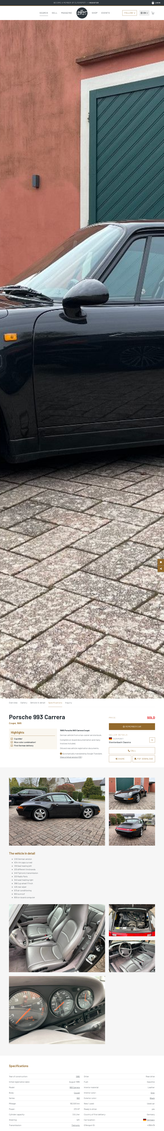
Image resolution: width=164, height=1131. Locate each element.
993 (78, 1098)
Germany (151, 1120)
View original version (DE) (71, 757)
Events (105, 13)
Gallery (23, 702)
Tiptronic (75, 1125)
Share (121, 759)
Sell (55, 13)
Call (133, 751)
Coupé (77, 1092)
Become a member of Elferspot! (76, 3)
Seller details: (118, 735)
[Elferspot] (82, 13)
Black (152, 1098)
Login (158, 3)
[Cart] (153, 13)
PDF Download (145, 759)
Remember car (133, 726)
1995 (78, 1076)
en (144, 13)
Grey (153, 1092)
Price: (113, 718)
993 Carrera (75, 1087)
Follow (128, 13)
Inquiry (68, 702)
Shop (95, 13)
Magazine (66, 13)
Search (44, 13)
